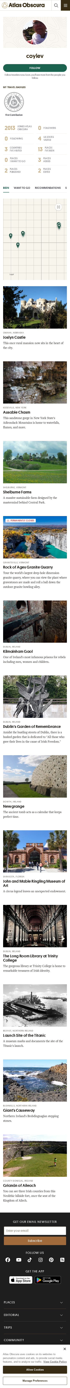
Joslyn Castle (14, 337)
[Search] (56, 5)
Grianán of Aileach (19, 1186)
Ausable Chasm (16, 412)
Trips (8, 1327)
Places (9, 1302)
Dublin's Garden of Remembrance (32, 727)
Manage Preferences (35, 1380)
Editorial (11, 1315)
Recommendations (48, 187)
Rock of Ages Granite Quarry (28, 567)
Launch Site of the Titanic (24, 1035)
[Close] (64, 1349)
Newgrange (13, 806)
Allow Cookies (35, 1369)
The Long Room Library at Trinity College (30, 958)
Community (14, 1340)
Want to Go (22, 187)
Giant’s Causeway (19, 1110)
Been (6, 187)
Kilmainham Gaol (18, 651)
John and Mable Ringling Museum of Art (34, 883)
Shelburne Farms (17, 492)
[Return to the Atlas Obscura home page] (24, 5)
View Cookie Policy (55, 1361)
